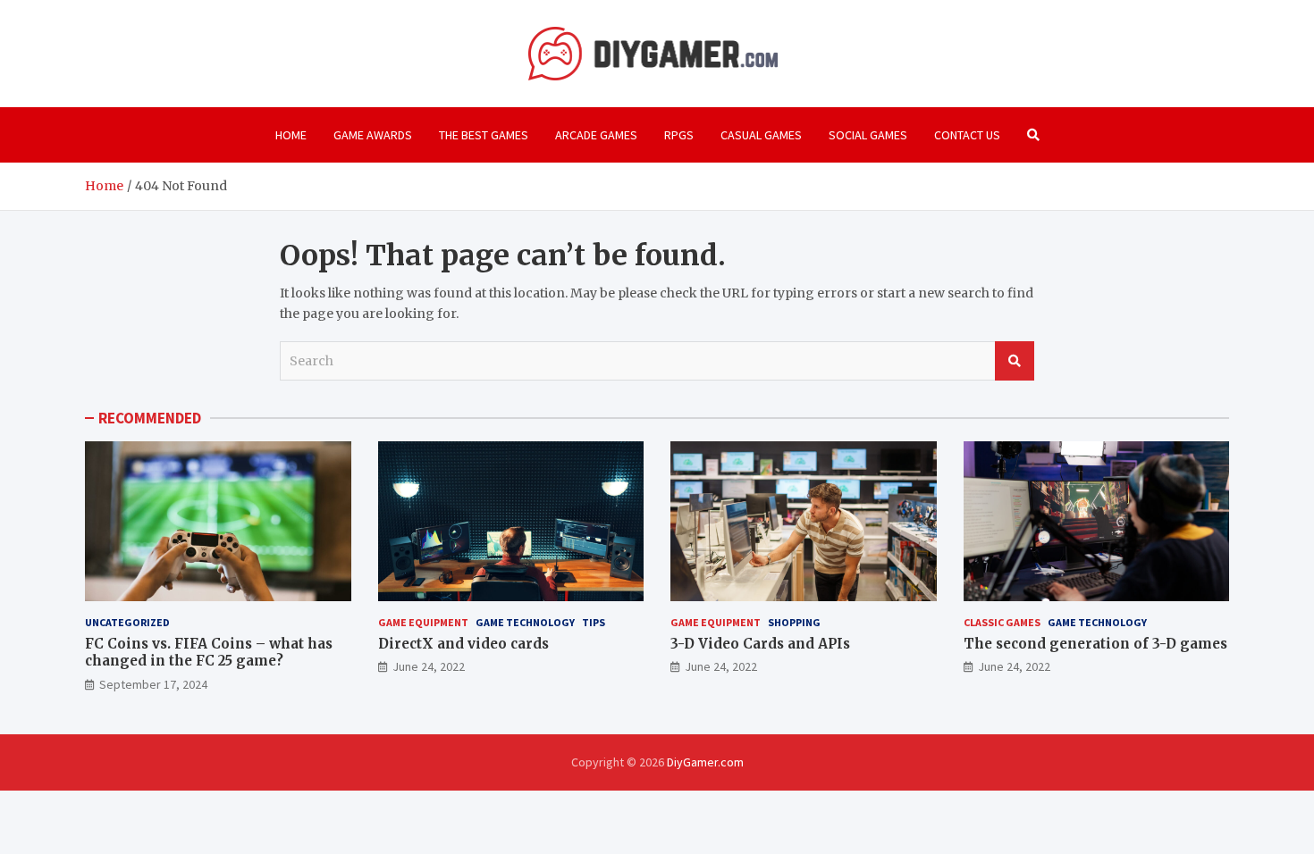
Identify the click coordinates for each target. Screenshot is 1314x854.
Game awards (372, 135)
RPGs (679, 135)
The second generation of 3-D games (1095, 643)
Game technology (525, 622)
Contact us (967, 135)
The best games (483, 135)
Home (291, 135)
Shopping (794, 622)
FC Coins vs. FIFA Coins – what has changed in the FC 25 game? (209, 652)
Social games (868, 135)
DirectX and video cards (463, 643)
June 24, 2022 (428, 666)
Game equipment (423, 622)
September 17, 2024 (153, 684)
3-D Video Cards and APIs (760, 643)
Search (1014, 361)
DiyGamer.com (705, 762)
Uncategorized (127, 622)
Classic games (1002, 622)
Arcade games (596, 135)
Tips (593, 622)
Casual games (761, 135)
